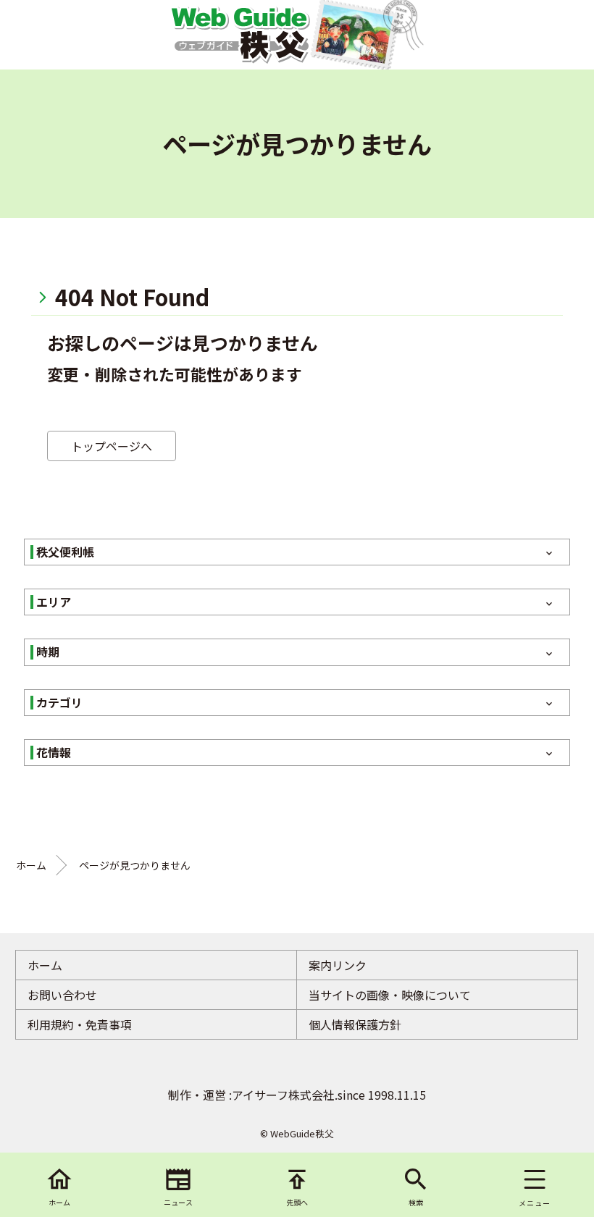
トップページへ (111, 446)
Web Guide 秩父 (240, 35)
